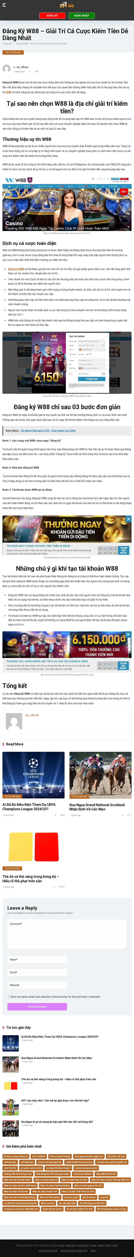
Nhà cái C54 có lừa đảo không (19, 1197)
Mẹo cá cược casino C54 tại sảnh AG (110, 1179)
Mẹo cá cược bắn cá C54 (74, 1179)
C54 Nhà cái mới (116, 1156)
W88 (8, 92)
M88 (73, 1245)
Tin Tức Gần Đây (13, 52)
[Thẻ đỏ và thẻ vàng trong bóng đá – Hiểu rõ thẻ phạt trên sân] (33, 847)
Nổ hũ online (89, 1197)
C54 (62, 1245)
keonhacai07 (83, 1245)
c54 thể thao (27, 1162)
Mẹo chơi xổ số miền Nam (17, 1179)
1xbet (67, 1245)
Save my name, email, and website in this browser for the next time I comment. (55, 996)
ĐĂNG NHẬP (81, 15)
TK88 (108, 1245)
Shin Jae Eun (47, 1203)
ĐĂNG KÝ (52, 15)
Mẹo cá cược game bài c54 (88, 1185)
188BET (101, 1245)
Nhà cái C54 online (50, 1197)
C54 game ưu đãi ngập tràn (89, 1156)
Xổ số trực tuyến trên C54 (80, 1209)
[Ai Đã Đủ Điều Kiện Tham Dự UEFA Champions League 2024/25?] (33, 775)
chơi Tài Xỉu (10, 1168)
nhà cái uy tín (71, 1197)
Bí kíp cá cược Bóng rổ (16, 1156)
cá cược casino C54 (31, 1168)
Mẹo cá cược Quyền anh (45, 1191)
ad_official (22, 67)
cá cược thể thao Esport (58, 1168)
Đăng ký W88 (16, 269)
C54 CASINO (38, 1156)
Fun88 (115, 1245)
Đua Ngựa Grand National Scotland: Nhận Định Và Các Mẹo (97, 807)
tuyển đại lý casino (52, 1209)
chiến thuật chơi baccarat (79, 1162)
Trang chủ (7, 44)
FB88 (93, 1250)
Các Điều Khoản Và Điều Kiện (74, 1250)
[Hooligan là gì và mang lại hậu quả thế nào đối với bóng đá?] (10, 1135)
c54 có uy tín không (60, 1156)
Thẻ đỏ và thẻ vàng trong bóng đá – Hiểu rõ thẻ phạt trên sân (30, 879)
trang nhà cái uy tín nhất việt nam (21, 1209)
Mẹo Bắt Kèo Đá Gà (106, 1174)
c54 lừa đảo (10, 1162)
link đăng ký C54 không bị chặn (52, 1174)
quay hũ (104, 1197)
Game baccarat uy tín (86, 1168)
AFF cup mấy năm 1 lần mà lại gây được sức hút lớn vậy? (55, 1100)
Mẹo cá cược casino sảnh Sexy (20, 1185)
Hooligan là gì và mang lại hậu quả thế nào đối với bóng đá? (57, 1121)
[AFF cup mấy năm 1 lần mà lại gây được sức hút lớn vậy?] (10, 1114)
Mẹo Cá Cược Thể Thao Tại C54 (78, 1191)
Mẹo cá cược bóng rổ (46, 1179)
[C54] (67, 4)
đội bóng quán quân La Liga (111, 1209)
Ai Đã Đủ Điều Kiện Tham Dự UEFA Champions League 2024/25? (29, 807)
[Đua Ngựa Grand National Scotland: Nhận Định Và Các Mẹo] (100, 775)
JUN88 (93, 1245)
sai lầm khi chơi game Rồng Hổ (20, 1203)
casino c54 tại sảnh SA (49, 1162)
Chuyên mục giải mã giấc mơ (112, 1162)
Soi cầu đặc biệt (67, 1203)
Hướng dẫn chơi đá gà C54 (18, 1174)
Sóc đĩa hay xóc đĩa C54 (92, 1203)
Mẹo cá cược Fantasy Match (55, 1185)
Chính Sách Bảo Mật (48, 1250)
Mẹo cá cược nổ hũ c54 (16, 1191)
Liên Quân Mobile (83, 1174)
